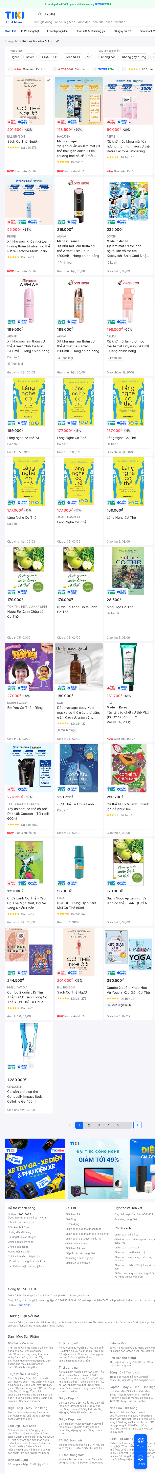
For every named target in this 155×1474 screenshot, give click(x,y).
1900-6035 (24, 1214)
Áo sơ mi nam (81, 1375)
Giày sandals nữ (78, 1405)
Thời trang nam (69, 1367)
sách (109, 22)
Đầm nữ (71, 1347)
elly (110, 1322)
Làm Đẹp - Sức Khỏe (22, 1425)
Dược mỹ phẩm (40, 1452)
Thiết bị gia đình (39, 1464)
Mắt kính (141, 1362)
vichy (45, 1325)
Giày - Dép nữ (68, 1398)
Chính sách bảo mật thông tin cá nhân (87, 1233)
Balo (112, 1347)
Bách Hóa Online (121, 1438)
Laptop (142, 1401)
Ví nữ (96, 1444)
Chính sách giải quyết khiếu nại (83, 1238)
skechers (126, 1322)
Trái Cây (13, 1378)
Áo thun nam (66, 1371)
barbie (60, 1322)
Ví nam (63, 1459)
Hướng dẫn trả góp (19, 1251)
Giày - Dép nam (70, 1419)
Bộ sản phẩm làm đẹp (29, 1451)
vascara (12, 1322)
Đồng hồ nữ (129, 1376)
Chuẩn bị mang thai (26, 1367)
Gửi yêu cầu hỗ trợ (18, 1227)
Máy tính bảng (24, 1418)
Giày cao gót (66, 1402)
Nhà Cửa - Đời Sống (123, 1408)
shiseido (13, 1325)
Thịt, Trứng (26, 1378)
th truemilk (48, 1322)
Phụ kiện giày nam (76, 1430)
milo (116, 1322)
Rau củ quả (20, 1381)
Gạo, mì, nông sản (26, 1388)
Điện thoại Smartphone (21, 1412)
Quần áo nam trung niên (80, 1388)
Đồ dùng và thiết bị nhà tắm (133, 1422)
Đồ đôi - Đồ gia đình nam (85, 1381)
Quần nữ (83, 1347)
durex (88, 1322)
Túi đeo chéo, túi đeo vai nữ (75, 1444)
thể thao (120, 22)
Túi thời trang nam (71, 1455)
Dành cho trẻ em (25, 1394)
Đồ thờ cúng (123, 1428)
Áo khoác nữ (86, 1350)
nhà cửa (98, 22)
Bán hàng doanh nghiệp (79, 1258)
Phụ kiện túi (95, 1448)
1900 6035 (24, 1305)
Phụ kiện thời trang (123, 1357)
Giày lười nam (66, 1423)
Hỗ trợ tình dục (37, 1449)
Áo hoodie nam (75, 1378)
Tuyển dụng (72, 1224)
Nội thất (126, 1418)
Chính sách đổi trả (18, 1246)
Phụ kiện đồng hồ (126, 1380)
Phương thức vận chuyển (22, 1237)
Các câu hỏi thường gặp (21, 1222)
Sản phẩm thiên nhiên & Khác (28, 1441)
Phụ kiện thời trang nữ (122, 1362)
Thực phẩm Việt (38, 1381)
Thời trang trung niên (78, 1360)
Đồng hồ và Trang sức (125, 1372)
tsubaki (60, 1325)
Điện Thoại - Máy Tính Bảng (27, 1408)
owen (69, 1322)
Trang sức (115, 1376)
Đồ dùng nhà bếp (18, 1464)
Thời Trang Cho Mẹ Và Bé (23, 1347)
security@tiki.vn (36, 1266)
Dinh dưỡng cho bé (26, 1357)
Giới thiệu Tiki (73, 1214)
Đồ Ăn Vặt (122, 1452)
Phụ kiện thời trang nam (131, 1364)
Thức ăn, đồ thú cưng (26, 1397)
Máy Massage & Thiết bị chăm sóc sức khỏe (31, 1438)
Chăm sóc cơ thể (25, 1436)
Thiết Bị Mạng (129, 1397)
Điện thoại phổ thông (26, 1415)
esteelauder (33, 1322)
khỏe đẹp (84, 22)
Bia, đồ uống (21, 1391)
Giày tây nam (83, 1423)
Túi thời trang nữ (70, 1440)
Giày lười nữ (89, 1409)
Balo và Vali (118, 1343)
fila (52, 1325)
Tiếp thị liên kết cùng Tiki (80, 1253)
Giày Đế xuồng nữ (81, 1412)
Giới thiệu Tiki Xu (75, 1248)
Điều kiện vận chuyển (77, 1262)
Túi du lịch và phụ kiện (130, 1347)
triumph (145, 1322)
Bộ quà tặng (126, 1459)
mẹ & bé (69, 22)
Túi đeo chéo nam (79, 1459)
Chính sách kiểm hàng (21, 1241)
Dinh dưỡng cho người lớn (29, 1360)
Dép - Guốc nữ (84, 1402)
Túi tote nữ (80, 1448)
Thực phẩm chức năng (27, 1433)
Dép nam (77, 1426)
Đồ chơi (44, 1347)
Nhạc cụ (136, 1428)
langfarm (25, 1325)
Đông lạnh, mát (32, 1384)
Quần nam (81, 1371)
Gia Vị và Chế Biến (126, 1449)
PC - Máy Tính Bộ (125, 1401)
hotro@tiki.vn (38, 1261)
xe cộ (58, 22)
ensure (79, 1322)
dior (21, 1322)
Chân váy (83, 1354)
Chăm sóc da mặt (18, 1430)
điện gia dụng (43, 22)
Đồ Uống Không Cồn (130, 1456)
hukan (36, 1325)
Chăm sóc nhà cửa (30, 1401)
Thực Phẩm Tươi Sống (23, 1374)
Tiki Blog (70, 1219)
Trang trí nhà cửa (119, 1412)
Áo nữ (62, 1347)
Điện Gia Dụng (18, 1459)
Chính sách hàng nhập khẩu (24, 1256)
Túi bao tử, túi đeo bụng (90, 1462)
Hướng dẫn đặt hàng (19, 1232)
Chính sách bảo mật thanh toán (83, 1228)
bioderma (100, 1322)
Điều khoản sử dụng (77, 1243)
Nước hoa (21, 1449)
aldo (136, 1322)
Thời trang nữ (68, 1343)
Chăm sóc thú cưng (121, 1443)
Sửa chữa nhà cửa (126, 1415)
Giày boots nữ (72, 1409)
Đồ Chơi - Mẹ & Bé (20, 1343)
